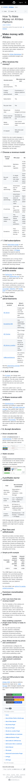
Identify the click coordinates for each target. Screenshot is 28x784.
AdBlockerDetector (9, 357)
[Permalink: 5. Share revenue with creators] (1, 398)
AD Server (7, 312)
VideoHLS (12, 289)
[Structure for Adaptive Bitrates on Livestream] (4, 734)
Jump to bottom (6, 24)
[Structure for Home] (4, 715)
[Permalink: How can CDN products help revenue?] (1, 678)
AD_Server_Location (9, 345)
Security (13, 774)
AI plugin (7, 375)
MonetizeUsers (9, 403)
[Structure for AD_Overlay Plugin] (4, 724)
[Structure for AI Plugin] (4, 756)
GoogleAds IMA (8, 324)
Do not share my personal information (14, 777)
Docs (7, 776)
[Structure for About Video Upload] (4, 721)
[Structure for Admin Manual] (4, 747)
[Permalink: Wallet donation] (1, 454)
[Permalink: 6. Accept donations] (1, 429)
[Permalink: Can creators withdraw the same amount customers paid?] (1, 659)
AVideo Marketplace (15, 54)
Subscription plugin (13, 244)
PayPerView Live (14, 276)
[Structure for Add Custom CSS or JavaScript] (4, 744)
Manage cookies (18, 776)
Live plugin (5, 289)
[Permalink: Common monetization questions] (1, 593)
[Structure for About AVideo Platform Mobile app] (4, 718)
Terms (4, 774)
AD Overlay (7, 334)
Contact (11, 776)
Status (17, 774)
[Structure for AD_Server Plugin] (4, 728)
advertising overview (13, 365)
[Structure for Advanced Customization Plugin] (4, 753)
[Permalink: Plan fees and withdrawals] (1, 531)
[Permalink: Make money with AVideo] (1, 36)
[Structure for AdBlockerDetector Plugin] (4, 737)
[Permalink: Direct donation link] (1, 434)
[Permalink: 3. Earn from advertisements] (1, 297)
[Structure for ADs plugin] (4, 750)
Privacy (8, 774)
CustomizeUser (6, 438)
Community (22, 774)
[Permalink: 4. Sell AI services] (1, 371)
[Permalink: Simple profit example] (1, 553)
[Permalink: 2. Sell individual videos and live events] (1, 269)
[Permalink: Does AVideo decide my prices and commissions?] (1, 642)
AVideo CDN (6, 682)
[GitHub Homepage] (9, 780)
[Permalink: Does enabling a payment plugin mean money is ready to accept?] (1, 623)
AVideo (11, 7)
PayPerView (8, 274)
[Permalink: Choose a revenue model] (1, 152)
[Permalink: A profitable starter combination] (1, 479)
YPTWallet (17, 250)
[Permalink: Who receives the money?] (1, 63)
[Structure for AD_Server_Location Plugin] (4, 731)
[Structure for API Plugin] (4, 760)
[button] (24, 769)
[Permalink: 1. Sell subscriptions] (1, 240)
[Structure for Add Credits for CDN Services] (4, 740)
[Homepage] (14, 2)
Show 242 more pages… (9, 762)
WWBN (5, 7)
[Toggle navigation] (2, 2)
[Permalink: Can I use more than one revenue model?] (1, 600)
